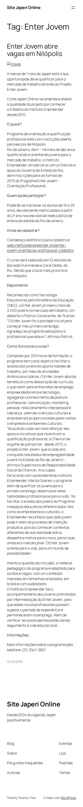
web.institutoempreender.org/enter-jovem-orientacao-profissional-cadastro (40, 248)
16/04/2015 (15, 661)
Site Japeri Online (23, 7)
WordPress (68, 797)
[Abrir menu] (73, 7)
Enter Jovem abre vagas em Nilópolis (34, 50)
